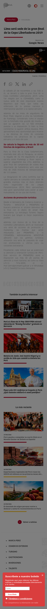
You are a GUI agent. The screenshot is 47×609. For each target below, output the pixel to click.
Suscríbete (12, 594)
